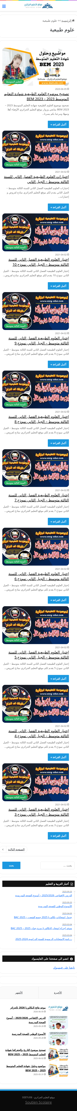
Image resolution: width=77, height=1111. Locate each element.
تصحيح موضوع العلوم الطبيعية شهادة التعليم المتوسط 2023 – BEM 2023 (36, 96)
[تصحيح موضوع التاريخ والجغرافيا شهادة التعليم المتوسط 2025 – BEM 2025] (58, 1054)
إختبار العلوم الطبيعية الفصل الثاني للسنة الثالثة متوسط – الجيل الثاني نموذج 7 (38, 497)
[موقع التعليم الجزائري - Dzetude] (38, 5)
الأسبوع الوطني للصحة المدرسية (29, 1034)
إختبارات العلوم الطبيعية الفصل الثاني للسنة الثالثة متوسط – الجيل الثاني (36, 179)
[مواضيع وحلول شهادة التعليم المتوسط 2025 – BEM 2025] (58, 1070)
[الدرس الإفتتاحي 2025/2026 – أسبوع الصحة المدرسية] (58, 1022)
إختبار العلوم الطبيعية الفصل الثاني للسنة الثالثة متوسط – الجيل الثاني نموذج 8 (38, 419)
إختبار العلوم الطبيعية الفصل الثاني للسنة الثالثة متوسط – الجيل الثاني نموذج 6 (38, 576)
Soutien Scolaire (38, 1102)
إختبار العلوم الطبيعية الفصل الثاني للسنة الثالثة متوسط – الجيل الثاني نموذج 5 (38, 655)
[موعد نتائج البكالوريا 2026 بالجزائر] (58, 1008)
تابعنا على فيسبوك (64, 968)
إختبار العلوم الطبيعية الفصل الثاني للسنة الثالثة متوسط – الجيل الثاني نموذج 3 (38, 812)
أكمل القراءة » (58, 124)
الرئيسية (66, 21)
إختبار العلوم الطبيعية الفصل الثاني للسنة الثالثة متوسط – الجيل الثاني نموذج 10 (38, 262)
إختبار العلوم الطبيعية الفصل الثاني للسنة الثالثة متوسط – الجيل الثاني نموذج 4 (38, 733)
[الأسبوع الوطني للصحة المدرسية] (58, 1038)
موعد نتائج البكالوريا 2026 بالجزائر (28, 1007)
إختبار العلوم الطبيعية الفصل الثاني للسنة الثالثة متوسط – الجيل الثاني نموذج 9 (38, 340)
